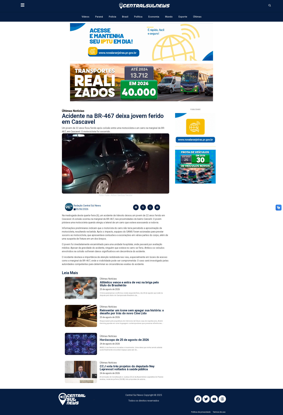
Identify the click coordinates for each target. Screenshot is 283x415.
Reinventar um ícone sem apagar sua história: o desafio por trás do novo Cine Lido (132, 312)
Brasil (125, 16)
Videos (85, 16)
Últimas (197, 16)
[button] (136, 207)
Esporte (182, 16)
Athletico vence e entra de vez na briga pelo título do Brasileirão (129, 284)
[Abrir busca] (269, 5)
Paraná (99, 16)
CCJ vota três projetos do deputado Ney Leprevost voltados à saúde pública (127, 368)
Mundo (169, 16)
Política (138, 16)
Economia (153, 16)
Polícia (112, 16)
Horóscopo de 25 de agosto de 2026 (124, 340)
